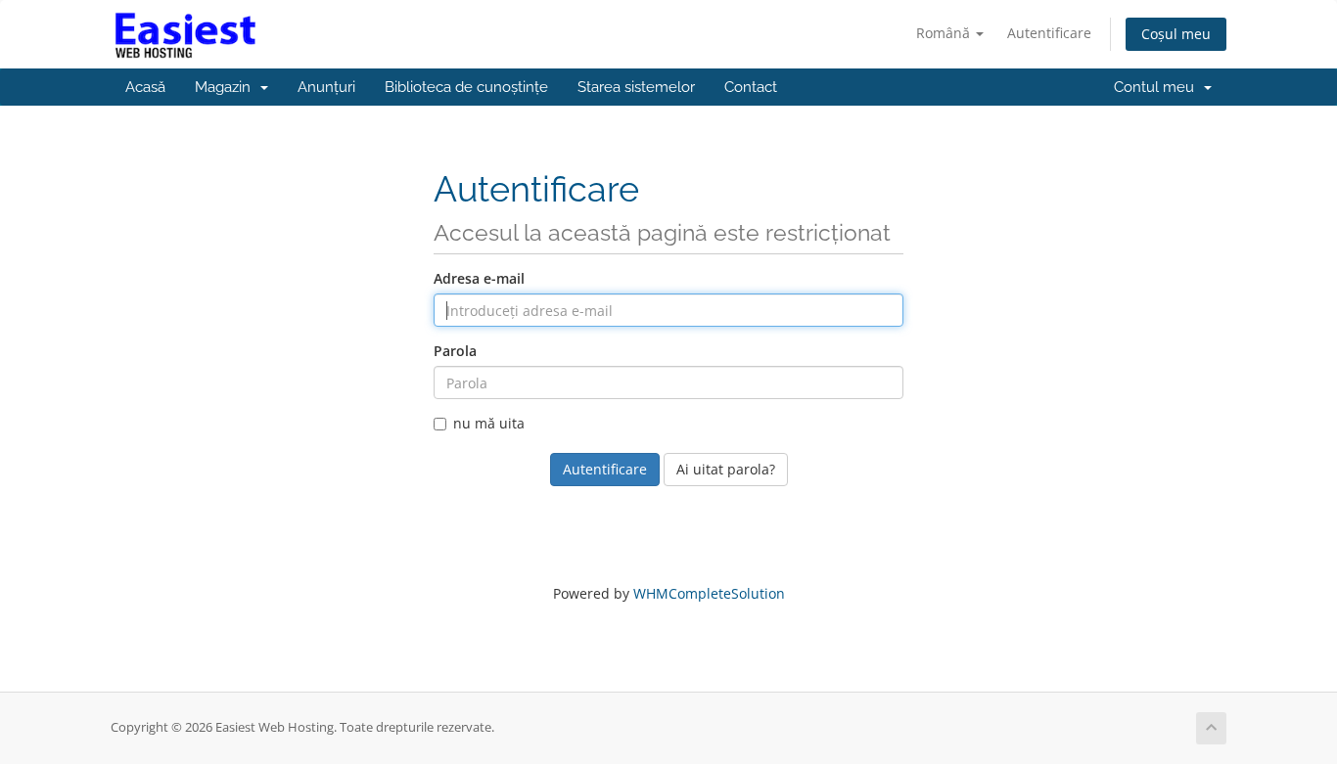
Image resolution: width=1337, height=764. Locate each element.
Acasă (145, 87)
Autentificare (1049, 32)
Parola (455, 350)
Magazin (226, 87)
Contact (750, 87)
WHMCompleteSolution (709, 593)
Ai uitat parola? (725, 469)
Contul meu (1158, 87)
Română (945, 32)
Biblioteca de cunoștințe (466, 87)
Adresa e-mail (479, 278)
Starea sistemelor (636, 87)
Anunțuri (326, 87)
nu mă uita (489, 423)
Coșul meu (1176, 33)
